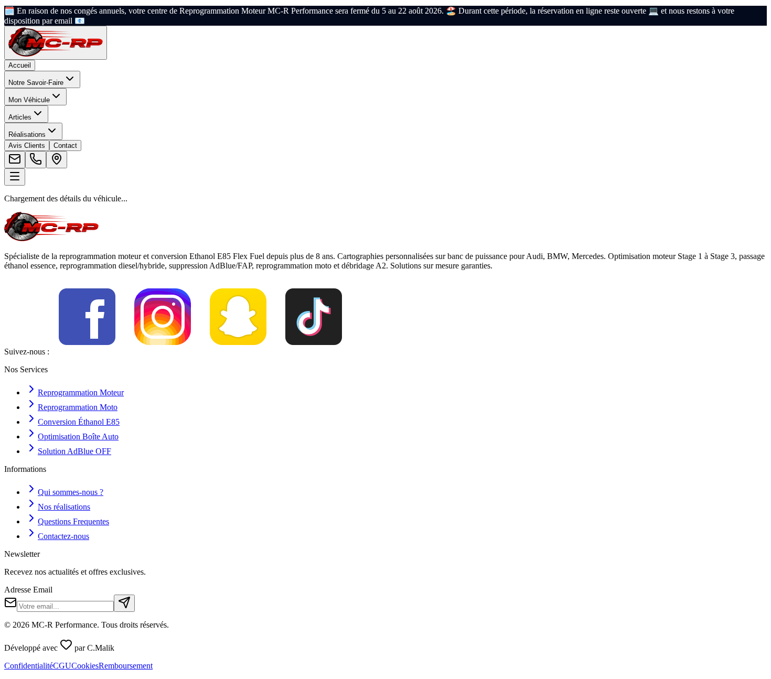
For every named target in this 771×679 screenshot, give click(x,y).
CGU (62, 665)
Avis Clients (26, 145)
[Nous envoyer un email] (14, 159)
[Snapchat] (238, 351)
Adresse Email (28, 589)
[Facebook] (87, 351)
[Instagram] (162, 351)
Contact (65, 145)
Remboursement (126, 665)
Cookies (85, 665)
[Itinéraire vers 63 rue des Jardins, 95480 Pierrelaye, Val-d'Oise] (56, 159)
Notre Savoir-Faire (35, 83)
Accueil (19, 65)
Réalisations (27, 134)
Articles (19, 117)
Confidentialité (28, 665)
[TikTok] (313, 351)
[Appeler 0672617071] (35, 159)
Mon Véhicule (29, 100)
